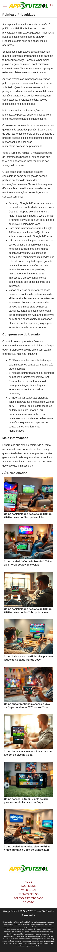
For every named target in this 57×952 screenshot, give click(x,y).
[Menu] (5, 5)
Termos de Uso (29, 894)
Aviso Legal (28, 890)
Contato (28, 902)
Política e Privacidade (28, 898)
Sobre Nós (28, 885)
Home (28, 881)
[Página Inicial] (28, 5)
